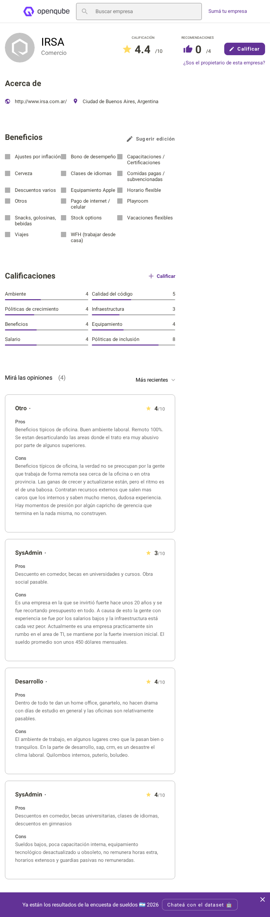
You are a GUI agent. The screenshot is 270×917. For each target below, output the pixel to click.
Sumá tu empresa (227, 11)
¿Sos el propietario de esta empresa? (224, 63)
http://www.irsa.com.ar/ (40, 101)
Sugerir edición (155, 139)
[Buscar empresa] (84, 11)
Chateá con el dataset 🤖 (199, 905)
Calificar (248, 49)
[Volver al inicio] (46, 11)
